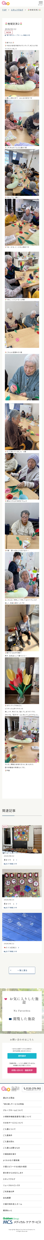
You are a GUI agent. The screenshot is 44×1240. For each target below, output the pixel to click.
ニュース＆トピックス (11, 1185)
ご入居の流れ (8, 1141)
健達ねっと (7, 1210)
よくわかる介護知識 (11, 1160)
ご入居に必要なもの (11, 1147)
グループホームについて (13, 1110)
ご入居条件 (7, 1135)
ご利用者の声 (8, 1191)
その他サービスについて (13, 1122)
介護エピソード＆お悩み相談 (15, 1166)
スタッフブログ (9, 1179)
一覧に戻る (22, 970)
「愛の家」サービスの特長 (13, 1104)
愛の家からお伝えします (13, 1172)
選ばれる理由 (9, 1097)
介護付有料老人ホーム (12, 1204)
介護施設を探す (9, 1154)
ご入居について (9, 1129)
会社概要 (7, 1197)
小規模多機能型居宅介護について (17, 1116)
